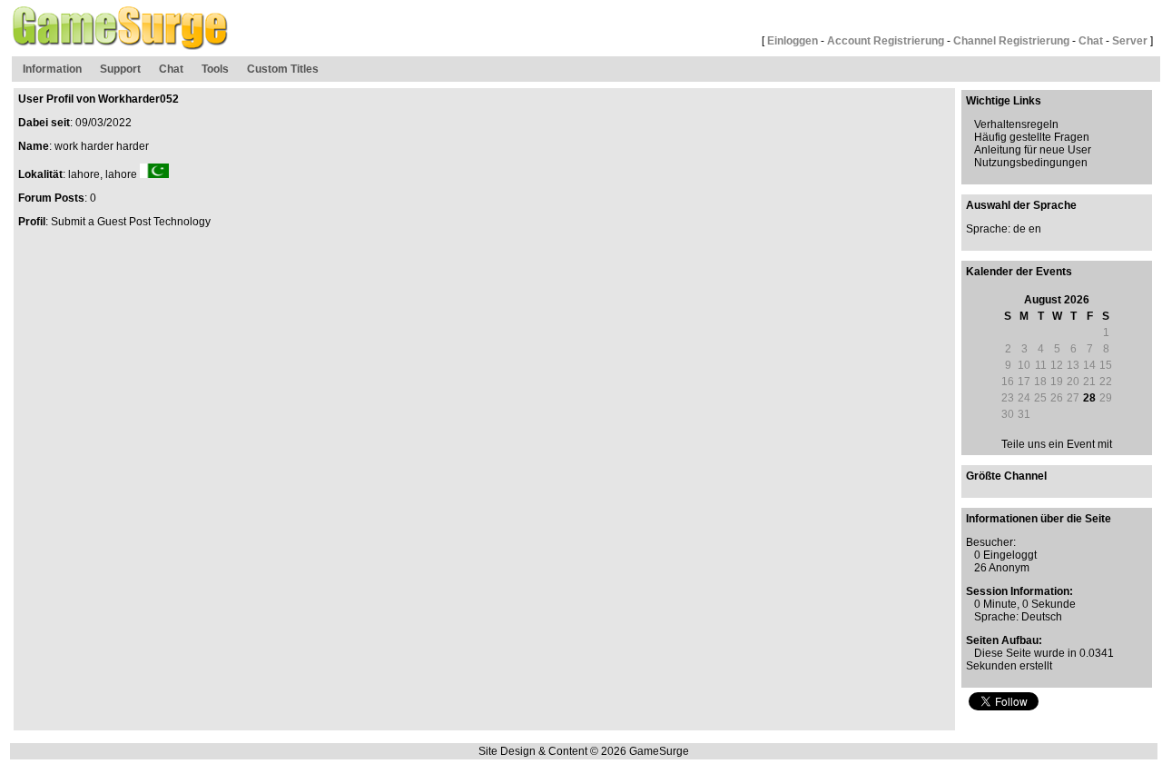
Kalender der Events (1019, 271)
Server (1129, 41)
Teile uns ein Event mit (1056, 444)
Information (52, 69)
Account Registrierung (885, 41)
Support (120, 69)
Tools (215, 69)
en (1035, 229)
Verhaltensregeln (1016, 124)
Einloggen (792, 41)
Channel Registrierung (1011, 41)
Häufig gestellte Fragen (1031, 137)
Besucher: (991, 542)
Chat (1090, 41)
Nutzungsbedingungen (1031, 162)
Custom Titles (283, 69)
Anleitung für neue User (1032, 150)
